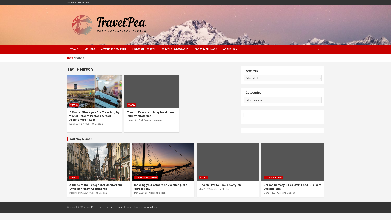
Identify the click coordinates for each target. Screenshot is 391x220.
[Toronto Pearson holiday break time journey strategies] (152, 91)
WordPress (152, 207)
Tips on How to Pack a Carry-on (220, 185)
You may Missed (80, 139)
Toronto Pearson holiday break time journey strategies (151, 114)
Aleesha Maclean (94, 124)
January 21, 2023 (135, 120)
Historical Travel (143, 49)
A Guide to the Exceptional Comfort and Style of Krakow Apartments (96, 187)
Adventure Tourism (113, 49)
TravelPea (90, 207)
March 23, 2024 (76, 124)
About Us (229, 49)
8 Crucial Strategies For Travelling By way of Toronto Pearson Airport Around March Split (94, 115)
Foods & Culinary (206, 49)
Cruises (90, 49)
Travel (74, 49)
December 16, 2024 (78, 193)
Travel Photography (175, 49)
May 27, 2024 (140, 193)
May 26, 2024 (270, 193)
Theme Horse (116, 207)
